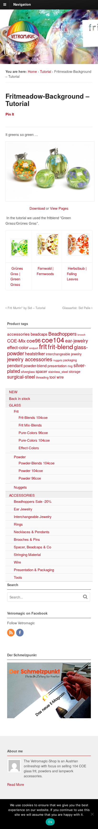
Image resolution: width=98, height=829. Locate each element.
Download (37, 208)
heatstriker (35, 353)
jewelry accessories (29, 359)
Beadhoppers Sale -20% (32, 501)
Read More (15, 784)
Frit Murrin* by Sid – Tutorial (26, 308)
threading (42, 377)
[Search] (85, 596)
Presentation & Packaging (34, 569)
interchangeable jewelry (64, 354)
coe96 (34, 340)
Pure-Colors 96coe (33, 432)
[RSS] (11, 632)
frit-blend (60, 346)
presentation (57, 365)
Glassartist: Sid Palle (76, 308)
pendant (15, 365)
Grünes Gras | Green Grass (16, 276)
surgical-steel (21, 376)
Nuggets (20, 487)
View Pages (59, 208)
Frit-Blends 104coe (33, 417)
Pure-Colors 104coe (34, 440)
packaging (70, 360)
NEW (13, 391)
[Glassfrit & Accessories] (23, 52)
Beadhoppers (62, 333)
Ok (50, 822)
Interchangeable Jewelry (33, 516)
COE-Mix (16, 340)
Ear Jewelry (23, 508)
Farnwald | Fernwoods (45, 271)
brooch (81, 334)
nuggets (57, 360)
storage (74, 371)
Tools (18, 577)
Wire (17, 562)
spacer (41, 371)
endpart (33, 348)
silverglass (28, 371)
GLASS (15, 405)
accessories (18, 334)
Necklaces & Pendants (31, 531)
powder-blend (35, 365)
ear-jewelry (76, 340)
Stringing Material (27, 554)
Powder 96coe (30, 478)
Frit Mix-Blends (30, 424)
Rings (18, 524)
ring (70, 366)
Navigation (22, 4)
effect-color (17, 347)
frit (43, 346)
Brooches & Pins (27, 539)
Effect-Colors (29, 447)
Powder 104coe (31, 470)
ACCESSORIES (22, 495)
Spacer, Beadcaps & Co (32, 546)
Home (32, 71)
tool (52, 377)
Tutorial (45, 71)
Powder (20, 456)
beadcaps (39, 334)
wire (60, 377)
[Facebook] (20, 632)
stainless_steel (58, 371)
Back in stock (19, 398)
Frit (16, 411)
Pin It (9, 114)
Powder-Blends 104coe (36, 462)
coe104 (53, 339)
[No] (92, 814)
